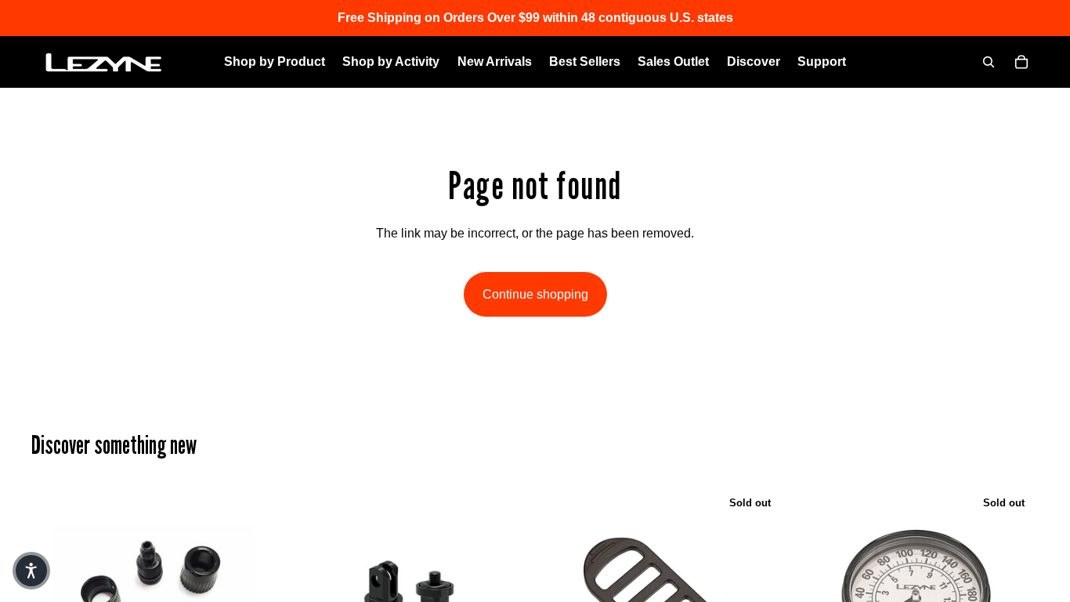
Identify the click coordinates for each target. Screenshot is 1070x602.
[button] (31, 570)
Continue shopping (535, 294)
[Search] (988, 62)
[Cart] (1021, 62)
